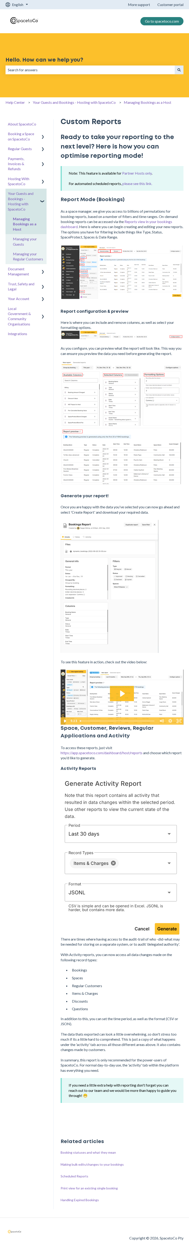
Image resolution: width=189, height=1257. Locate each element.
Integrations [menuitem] (17, 333)
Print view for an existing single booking (89, 1188)
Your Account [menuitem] (18, 298)
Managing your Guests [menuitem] (25, 241)
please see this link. (137, 183)
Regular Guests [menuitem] (20, 148)
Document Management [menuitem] (18, 271)
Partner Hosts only (137, 173)
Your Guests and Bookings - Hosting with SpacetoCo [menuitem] (20, 201)
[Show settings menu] (170, 721)
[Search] (179, 70)
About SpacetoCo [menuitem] (22, 124)
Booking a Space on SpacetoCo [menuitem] (21, 136)
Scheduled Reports (74, 1176)
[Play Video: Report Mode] (122, 693)
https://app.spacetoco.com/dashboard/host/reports (101, 753)
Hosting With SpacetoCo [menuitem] (18, 181)
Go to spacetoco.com (162, 21)
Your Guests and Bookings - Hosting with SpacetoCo (74, 102)
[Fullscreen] (179, 721)
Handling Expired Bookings (80, 1200)
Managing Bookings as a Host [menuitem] (24, 224)
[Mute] (161, 721)
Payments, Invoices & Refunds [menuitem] (16, 163)
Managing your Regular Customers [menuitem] (28, 256)
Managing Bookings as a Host (147, 102)
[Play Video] (65, 721)
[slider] (117, 721)
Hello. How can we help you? (44, 60)
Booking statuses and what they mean (88, 1152)
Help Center (15, 102)
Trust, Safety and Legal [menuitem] (21, 286)
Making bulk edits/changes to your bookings (92, 1164)
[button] (43, 134)
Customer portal (170, 4)
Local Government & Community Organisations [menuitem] (19, 316)
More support (139, 4)
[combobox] (90, 70)
